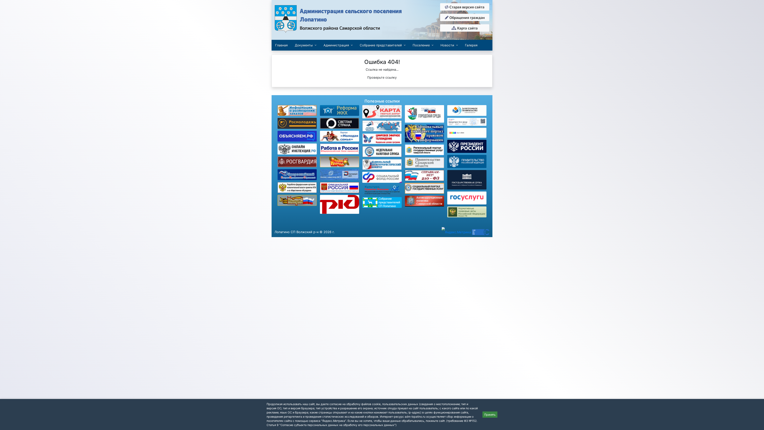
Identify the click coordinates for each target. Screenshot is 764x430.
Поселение (421, 45)
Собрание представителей (381, 45)
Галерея (471, 45)
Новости (447, 45)
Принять (490, 414)
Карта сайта (467, 27)
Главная (281, 45)
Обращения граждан (466, 17)
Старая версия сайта (466, 6)
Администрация (336, 45)
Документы (304, 45)
